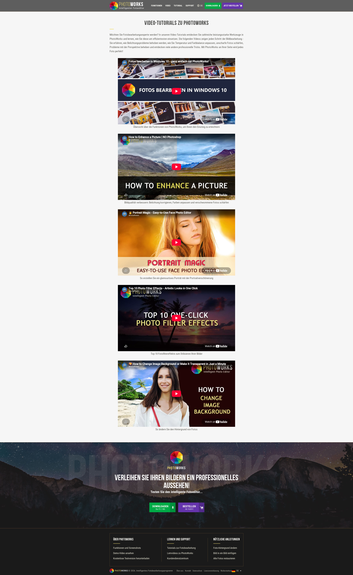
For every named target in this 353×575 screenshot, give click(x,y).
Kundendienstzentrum (177, 558)
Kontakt (188, 571)
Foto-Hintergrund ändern (225, 547)
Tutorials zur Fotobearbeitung (181, 547)
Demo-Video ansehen (123, 553)
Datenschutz (197, 571)
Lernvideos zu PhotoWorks (180, 553)
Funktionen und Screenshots (127, 547)
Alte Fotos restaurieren (224, 558)
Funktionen (156, 5)
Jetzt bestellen (231, 5)
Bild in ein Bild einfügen (224, 553)
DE (201, 5)
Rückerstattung (226, 571)
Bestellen (189, 507)
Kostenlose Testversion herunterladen (131, 558)
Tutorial (178, 5)
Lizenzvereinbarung (211, 571)
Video (167, 5)
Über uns (179, 571)
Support (190, 5)
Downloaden (212, 5)
